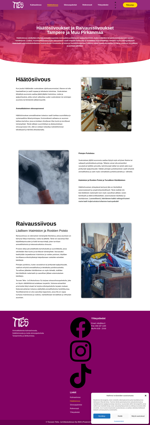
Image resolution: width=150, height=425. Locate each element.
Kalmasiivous (36, 5)
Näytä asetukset (138, 416)
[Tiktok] (115, 7)
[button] (146, 396)
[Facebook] (115, 2)
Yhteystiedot (103, 5)
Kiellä (120, 416)
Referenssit (87, 5)
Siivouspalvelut (70, 5)
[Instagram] (115, 5)
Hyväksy (101, 416)
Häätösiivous (52, 5)
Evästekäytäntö (119, 421)
